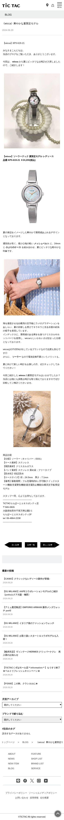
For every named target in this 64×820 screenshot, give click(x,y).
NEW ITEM (13, 763)
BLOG (11, 768)
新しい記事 (47, 545)
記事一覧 (31, 545)
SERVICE (35, 768)
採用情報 (34, 797)
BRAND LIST (37, 763)
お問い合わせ (21, 797)
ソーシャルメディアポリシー (43, 793)
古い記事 (15, 545)
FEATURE (36, 754)
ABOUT (12, 754)
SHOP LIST (36, 758)
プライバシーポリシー (16, 793)
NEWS (11, 758)
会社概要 (44, 797)
